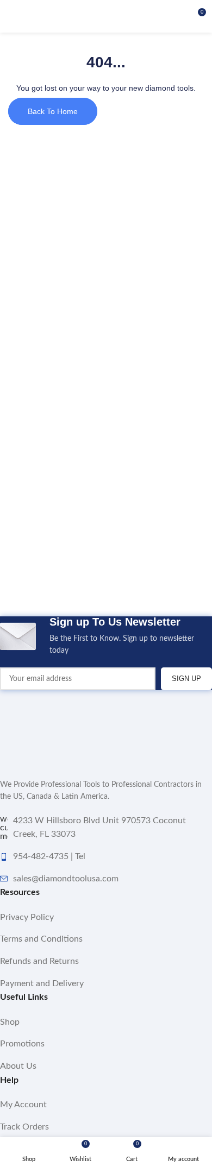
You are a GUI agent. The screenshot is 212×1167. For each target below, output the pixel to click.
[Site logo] (106, 16)
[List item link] (106, 918)
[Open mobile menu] (12, 16)
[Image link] (54, 729)
